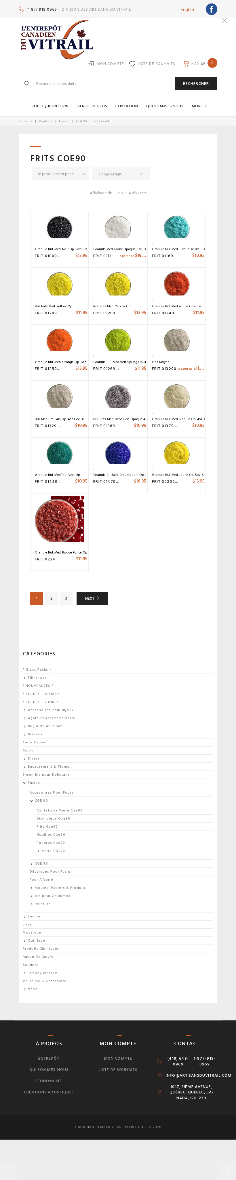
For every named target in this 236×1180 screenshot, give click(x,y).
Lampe (34, 916)
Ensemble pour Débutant (46, 774)
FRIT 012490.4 (166, 313)
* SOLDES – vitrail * (40, 702)
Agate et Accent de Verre (51, 718)
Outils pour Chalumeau (51, 895)
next (90, 598)
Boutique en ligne (50, 106)
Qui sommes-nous (165, 106)
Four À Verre (41, 879)
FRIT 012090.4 (49, 313)
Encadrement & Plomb (49, 766)
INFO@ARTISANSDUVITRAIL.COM (198, 1075)
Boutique (25, 121)
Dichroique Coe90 (53, 818)
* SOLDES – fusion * (41, 693)
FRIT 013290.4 (49, 425)
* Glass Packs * (37, 669)
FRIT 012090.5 (107, 313)
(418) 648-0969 (178, 1061)
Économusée (49, 1081)
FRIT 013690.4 (107, 425)
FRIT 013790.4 (166, 425)
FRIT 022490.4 (50, 559)
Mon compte (110, 63)
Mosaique (32, 932)
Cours (28, 750)
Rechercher (196, 83)
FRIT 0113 (102, 256)
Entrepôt (49, 1058)
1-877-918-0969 (205, 1061)
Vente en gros (92, 106)
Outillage (36, 940)
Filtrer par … (39, 677)
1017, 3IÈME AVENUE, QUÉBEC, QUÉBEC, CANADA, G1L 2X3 (191, 1092)
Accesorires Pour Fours (52, 792)
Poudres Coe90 (51, 842)
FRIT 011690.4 (166, 256)
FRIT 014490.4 (49, 481)
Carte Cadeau (35, 742)
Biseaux (35, 734)
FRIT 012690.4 (107, 368)
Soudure (31, 964)
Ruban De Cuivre (38, 956)
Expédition (126, 106)
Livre (27, 924)
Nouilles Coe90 (51, 834)
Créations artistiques (49, 1092)
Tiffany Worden (43, 972)
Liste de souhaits (156, 63)
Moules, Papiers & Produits (60, 887)
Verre (33, 989)
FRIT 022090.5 (167, 481)
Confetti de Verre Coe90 (60, 810)
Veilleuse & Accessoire (44, 981)
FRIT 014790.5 (107, 481)
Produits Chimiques (41, 948)
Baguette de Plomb (46, 726)
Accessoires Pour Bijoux (51, 710)
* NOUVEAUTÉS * (38, 685)
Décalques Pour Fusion (51, 871)
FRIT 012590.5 (49, 368)
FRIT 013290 (164, 368)
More (197, 106)
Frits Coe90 (47, 826)
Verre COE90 (53, 850)
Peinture (43, 904)
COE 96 (41, 863)
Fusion (64, 121)
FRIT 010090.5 (49, 256)
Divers (34, 758)
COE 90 (81, 121)
